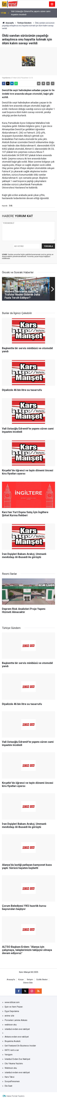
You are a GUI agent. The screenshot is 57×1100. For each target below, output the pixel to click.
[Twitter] (8, 83)
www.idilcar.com (12, 1002)
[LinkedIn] (12, 83)
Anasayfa (9, 23)
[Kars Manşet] (10, 4)
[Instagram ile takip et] (31, 991)
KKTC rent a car (12, 1050)
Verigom (8, 1054)
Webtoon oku (11, 1068)
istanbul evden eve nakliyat (17, 1029)
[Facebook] (3, 83)
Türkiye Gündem (24, 23)
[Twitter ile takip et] (25, 991)
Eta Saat (8, 1086)
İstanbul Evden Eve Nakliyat (17, 1059)
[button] (43, 83)
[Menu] (52, 4)
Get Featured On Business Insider (20, 1045)
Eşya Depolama (12, 1011)
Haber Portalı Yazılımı (15, 1096)
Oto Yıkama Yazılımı (14, 1063)
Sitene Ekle (28, 983)
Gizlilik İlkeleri (42, 979)
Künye (21, 979)
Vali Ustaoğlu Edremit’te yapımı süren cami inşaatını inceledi (30, 13)
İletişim (30, 979)
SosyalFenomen (12, 1081)
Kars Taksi (9, 1077)
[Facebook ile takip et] (18, 991)
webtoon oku (11, 1024)
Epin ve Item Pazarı (14, 1007)
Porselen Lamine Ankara (16, 1020)
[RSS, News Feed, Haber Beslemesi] (38, 991)
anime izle (9, 1015)
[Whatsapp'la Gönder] (16, 83)
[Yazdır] (38, 83)
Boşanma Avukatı (12, 1041)
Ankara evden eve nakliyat (17, 1036)
